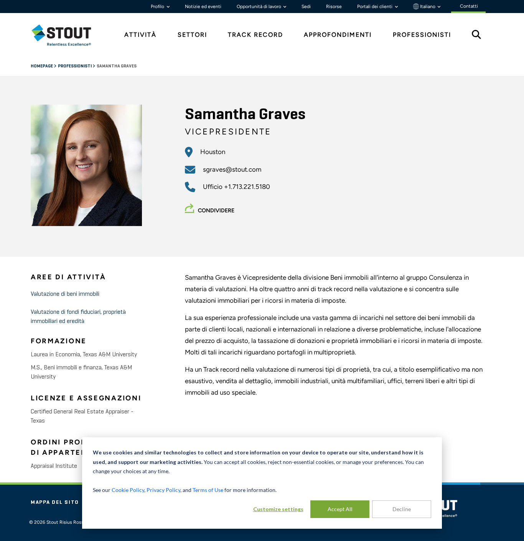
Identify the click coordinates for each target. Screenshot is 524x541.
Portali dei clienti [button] (375, 6)
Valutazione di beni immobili (65, 294)
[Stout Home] (67, 35)
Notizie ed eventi (203, 6)
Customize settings (278, 509)
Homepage (42, 66)
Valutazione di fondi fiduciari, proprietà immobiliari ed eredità (78, 317)
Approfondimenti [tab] (338, 34)
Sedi (306, 6)
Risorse (334, 6)
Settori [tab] (192, 34)
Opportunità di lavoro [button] (259, 6)
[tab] (67, 35)
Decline (401, 509)
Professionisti (75, 66)
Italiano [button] (428, 6)
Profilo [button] (158, 6)
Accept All (340, 509)
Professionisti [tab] (422, 34)
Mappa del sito (55, 502)
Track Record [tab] (255, 34)
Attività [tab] (140, 34)
